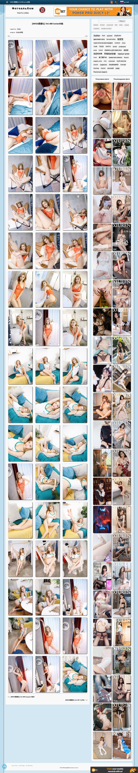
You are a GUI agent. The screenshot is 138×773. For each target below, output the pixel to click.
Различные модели (100, 72)
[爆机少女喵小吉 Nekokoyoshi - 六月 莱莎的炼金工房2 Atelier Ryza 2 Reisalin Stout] (102, 463)
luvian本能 (19, 32)
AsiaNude (96, 24)
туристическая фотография (103, 43)
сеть (105, 61)
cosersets (112, 61)
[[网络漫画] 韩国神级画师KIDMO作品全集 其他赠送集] (102, 576)
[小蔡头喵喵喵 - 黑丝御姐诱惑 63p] (102, 435)
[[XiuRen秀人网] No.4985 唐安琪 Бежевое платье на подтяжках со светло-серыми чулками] (121, 181)
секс (118, 68)
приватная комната (115, 57)
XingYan (103, 68)
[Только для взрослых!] (111, 2)
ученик (101, 50)
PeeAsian (102, 24)
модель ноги (98, 61)
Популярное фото (102, 79)
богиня (126, 57)
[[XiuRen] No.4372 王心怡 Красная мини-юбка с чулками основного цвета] (121, 491)
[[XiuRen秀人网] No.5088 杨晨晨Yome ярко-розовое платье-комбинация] (121, 153)
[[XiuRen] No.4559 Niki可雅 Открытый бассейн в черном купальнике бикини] (121, 350)
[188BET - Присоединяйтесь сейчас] (92, 15)
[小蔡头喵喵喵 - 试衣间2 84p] (102, 604)
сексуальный (110, 24)
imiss (19, 29)
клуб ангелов (121, 61)
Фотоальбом (23, 8)
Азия (103, 35)
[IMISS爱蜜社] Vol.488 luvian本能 (20, 2)
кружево (109, 35)
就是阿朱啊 (98, 54)
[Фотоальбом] (7, 2)
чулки (115, 46)
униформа (122, 46)
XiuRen (97, 36)
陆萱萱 (120, 39)
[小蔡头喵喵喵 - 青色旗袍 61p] (102, 350)
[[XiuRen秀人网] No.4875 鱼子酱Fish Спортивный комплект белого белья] (121, 237)
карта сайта (15, 765)
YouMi (95, 46)
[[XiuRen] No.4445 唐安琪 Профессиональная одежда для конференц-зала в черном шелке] (121, 435)
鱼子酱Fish (103, 57)
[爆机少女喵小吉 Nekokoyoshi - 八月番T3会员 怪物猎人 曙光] (102, 717)
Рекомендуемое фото (122, 79)
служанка (117, 43)
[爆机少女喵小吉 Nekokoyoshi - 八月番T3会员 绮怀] (102, 378)
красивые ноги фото (106, 28)
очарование (96, 28)
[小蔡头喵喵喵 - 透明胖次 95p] (102, 209)
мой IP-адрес (22, 765)
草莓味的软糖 (110, 54)
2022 (116, 24)
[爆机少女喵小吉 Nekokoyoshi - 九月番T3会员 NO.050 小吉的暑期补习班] (102, 745)
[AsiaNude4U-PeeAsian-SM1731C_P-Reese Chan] (102, 294)
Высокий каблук (111, 39)
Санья (95, 57)
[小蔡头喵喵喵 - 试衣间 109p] (102, 689)
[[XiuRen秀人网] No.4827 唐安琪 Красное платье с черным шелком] (121, 266)
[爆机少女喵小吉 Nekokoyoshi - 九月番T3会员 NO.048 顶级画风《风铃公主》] (102, 322)
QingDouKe (117, 35)
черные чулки (123, 54)
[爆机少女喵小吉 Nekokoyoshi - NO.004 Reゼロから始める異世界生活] (102, 237)
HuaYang (96, 68)
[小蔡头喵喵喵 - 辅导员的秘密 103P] (102, 632)
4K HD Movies (29, 765)
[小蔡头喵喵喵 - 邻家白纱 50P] (102, 266)
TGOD (101, 46)
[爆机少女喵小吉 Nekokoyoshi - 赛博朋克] (102, 520)
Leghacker (103, 65)
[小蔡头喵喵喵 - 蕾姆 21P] (102, 548)
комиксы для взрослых (113, 50)
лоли (95, 50)
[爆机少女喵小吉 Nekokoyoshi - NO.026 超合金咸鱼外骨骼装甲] (102, 181)
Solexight (123, 64)
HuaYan (96, 64)
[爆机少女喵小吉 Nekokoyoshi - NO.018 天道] (121, 124)
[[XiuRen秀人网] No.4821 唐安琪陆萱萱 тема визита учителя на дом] (121, 294)
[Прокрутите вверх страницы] (4, 766)
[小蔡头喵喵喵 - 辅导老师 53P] (102, 661)
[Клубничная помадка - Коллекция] (121, 96)
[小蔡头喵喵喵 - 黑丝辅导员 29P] (102, 124)
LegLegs (127, 24)
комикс (121, 24)
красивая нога (99, 39)
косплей (110, 68)
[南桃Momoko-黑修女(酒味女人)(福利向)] (102, 491)
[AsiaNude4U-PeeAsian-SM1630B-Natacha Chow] (102, 96)
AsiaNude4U (113, 65)
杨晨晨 (126, 50)
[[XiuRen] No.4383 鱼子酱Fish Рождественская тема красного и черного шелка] (121, 463)
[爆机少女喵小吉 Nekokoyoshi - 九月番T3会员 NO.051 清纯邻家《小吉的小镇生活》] (102, 407)
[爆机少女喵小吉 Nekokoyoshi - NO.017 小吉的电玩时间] (102, 153)
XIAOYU (108, 46)
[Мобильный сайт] (116, 2)
